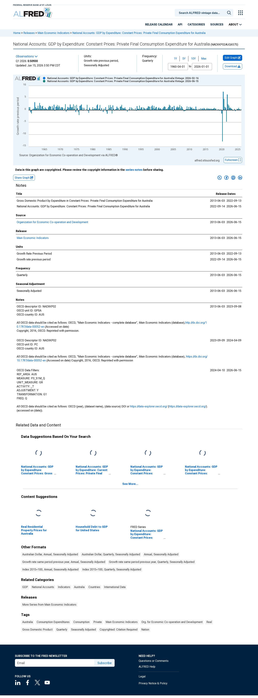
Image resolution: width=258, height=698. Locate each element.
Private (97, 622)
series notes (134, 169)
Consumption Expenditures (53, 622)
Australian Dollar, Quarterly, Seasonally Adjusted (111, 554)
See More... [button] (130, 484)
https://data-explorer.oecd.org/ (148, 406)
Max (203, 58)
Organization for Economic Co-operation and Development (52, 222)
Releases (29, 33)
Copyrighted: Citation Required (118, 629)
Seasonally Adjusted (83, 629)
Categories (196, 24)
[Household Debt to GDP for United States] (93, 513)
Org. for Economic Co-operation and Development (172, 622)
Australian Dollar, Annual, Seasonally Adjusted (50, 554)
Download (231, 66)
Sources (216, 24)
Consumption (81, 622)
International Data (114, 587)
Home (17, 33)
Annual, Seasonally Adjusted (161, 554)
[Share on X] (219, 178)
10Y (193, 58)
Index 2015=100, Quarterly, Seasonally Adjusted (111, 569)
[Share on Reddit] (233, 178)
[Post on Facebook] (226, 178)
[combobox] (204, 12)
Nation (145, 629)
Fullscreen (231, 160)
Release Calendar (159, 24)
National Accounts (43, 587)
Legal (142, 676)
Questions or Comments (153, 661)
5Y (184, 58)
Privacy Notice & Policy (153, 683)
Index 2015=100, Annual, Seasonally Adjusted (50, 569)
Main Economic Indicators (54, 33)
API (180, 24)
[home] (33, 13)
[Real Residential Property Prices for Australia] (38, 513)
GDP (25, 587)
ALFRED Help (147, 666)
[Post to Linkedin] (240, 178)
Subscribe (104, 663)
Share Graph (22, 177)
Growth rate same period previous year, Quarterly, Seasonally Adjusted (151, 562)
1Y (175, 58)
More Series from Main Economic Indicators (49, 604)
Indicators (64, 587)
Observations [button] (25, 56)
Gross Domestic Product (37, 629)
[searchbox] (204, 13)
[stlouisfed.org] (32, 4)
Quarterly (61, 629)
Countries (94, 587)
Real (209, 622)
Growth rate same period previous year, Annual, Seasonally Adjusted (63, 562)
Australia (79, 587)
